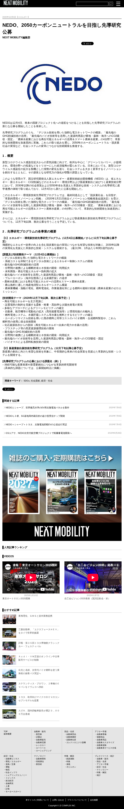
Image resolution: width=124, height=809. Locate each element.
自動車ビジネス (12, 759)
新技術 (39, 764)
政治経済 (9, 781)
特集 (68, 761)
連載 (68, 764)
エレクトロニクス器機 (76, 742)
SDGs (27, 380)
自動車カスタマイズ (105, 742)
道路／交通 (10, 764)
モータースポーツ (13, 791)
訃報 (8, 789)
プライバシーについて (77, 800)
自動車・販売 (40, 731)
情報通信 (40, 761)
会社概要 (94, 800)
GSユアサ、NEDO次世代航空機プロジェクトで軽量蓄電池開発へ (63, 433)
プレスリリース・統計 (104, 756)
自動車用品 (101, 740)
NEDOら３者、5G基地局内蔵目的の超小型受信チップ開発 (63, 416)
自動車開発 (41, 759)
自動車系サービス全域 (106, 748)
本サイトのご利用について (37, 800)
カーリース (41, 748)
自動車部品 (71, 734)
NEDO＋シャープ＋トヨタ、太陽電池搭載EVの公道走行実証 (63, 424)
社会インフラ (11, 772)
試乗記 (39, 737)
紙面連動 (70, 759)
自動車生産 (71, 740)
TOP (6, 731)
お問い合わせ (58, 800)
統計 (99, 775)
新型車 (39, 734)
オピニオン (71, 767)
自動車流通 (41, 742)
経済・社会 (46, 380)
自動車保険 (101, 745)
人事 (8, 786)
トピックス (10, 778)
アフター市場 (100, 731)
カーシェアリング (44, 751)
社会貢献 (35, 380)
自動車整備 (101, 734)
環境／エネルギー (13, 761)
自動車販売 (41, 740)
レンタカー (41, 745)
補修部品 (100, 737)
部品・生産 (69, 731)
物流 (8, 770)
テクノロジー (40, 756)
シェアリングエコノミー (16, 775)
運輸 (8, 767)
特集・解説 (69, 756)
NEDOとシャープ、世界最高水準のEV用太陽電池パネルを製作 (63, 407)
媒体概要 (7, 734)
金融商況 (9, 783)
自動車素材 (71, 737)
